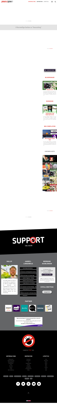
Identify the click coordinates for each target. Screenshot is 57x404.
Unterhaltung (11, 356)
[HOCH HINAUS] (28, 392)
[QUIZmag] (32, 308)
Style (46, 365)
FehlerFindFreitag (11, 360)
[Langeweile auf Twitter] (23, 383)
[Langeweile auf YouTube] (33, 383)
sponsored (37, 376)
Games (11, 367)
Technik (46, 367)
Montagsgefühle (11, 361)
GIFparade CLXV (50, 89)
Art (28, 361)
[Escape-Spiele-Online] (48, 308)
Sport (46, 364)
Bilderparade (49, 77)
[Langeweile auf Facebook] (18, 383)
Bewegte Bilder (28, 363)
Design (28, 364)
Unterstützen (18, 376)
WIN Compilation (49, 126)
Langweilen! (47, 292)
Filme (11, 364)
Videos (28, 370)
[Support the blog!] (28, 242)
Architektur (28, 360)
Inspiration (28, 356)
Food (46, 359)
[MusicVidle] (24, 308)
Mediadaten (30, 376)
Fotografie (28, 365)
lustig (11, 368)
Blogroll (6, 376)
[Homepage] (8, 1)
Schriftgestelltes (28, 368)
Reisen (46, 363)
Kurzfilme (11, 365)
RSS (31, 378)
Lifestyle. (46, 1)
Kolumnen (46, 360)
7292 (30, 350)
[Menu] (52, 1)
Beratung (44, 376)
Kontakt (24, 376)
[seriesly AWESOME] (16, 308)
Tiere (46, 368)
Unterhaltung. (32, 1)
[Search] (55, 1)
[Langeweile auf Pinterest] (38, 383)
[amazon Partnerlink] (8, 308)
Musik (46, 361)
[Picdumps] (40, 308)
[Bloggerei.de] (28, 400)
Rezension (49, 101)
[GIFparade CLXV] (50, 85)
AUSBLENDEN (51, 48)
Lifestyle (46, 356)
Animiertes (29, 359)
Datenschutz (50, 376)
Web (46, 370)
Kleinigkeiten (11, 363)
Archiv (11, 376)
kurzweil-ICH (28, 367)
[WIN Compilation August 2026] (50, 134)
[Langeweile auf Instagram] (28, 383)
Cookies (27, 378)
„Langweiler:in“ (50, 270)
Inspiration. (40, 1)
